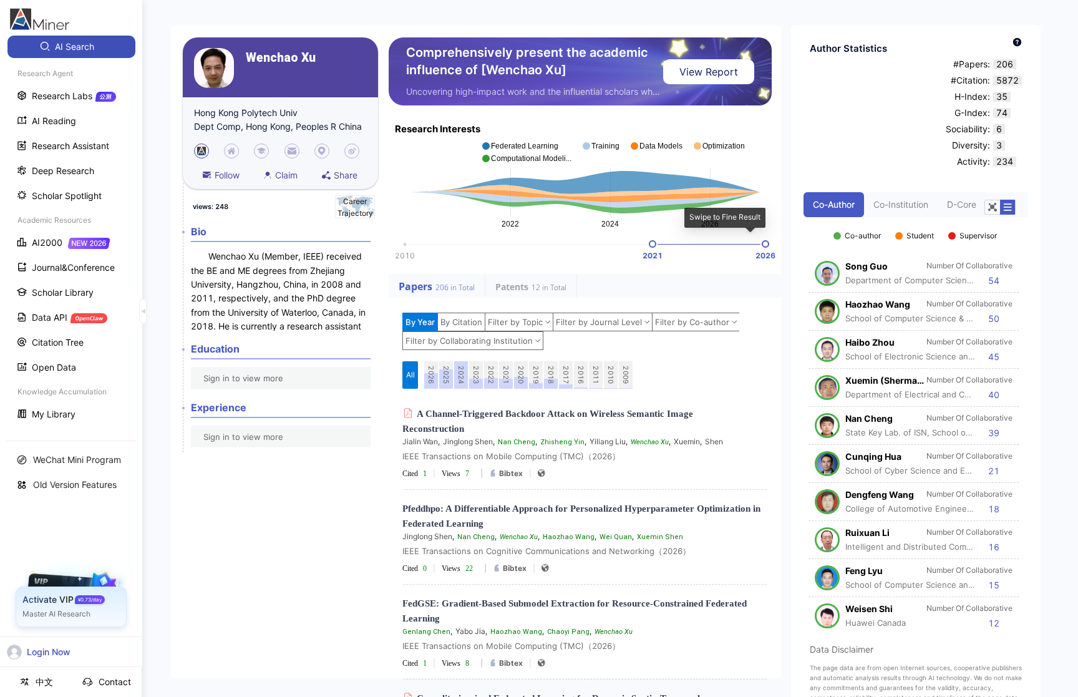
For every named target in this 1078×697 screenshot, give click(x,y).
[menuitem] (71, 47)
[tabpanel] (916, 423)
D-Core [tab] (961, 204)
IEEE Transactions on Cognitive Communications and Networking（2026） (546, 551)
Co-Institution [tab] (900, 204)
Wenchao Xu (281, 58)
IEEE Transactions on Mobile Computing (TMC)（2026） (511, 456)
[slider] (652, 244)
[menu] (71, 232)
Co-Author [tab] (834, 204)
